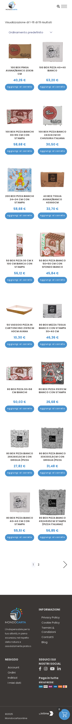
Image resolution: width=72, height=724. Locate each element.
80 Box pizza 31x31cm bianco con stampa (52, 390)
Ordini (12, 672)
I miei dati (14, 683)
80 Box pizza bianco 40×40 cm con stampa (19, 521)
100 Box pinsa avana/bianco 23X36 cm (19, 71)
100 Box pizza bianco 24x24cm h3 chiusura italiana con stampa (52, 136)
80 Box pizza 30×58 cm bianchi (19, 390)
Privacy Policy (51, 617)
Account (13, 667)
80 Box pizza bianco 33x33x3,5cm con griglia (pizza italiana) (52, 458)
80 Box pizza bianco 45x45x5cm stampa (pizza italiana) (52, 521)
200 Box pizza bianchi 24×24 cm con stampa (19, 199)
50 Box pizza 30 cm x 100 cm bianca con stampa (19, 264)
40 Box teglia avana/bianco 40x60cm (52, 199)
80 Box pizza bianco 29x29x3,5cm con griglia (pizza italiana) (19, 458)
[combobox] (28, 32)
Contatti (48, 637)
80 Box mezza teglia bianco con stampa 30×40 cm (52, 328)
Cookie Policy (51, 622)
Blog (44, 642)
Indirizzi (12, 678)
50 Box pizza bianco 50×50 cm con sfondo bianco (52, 264)
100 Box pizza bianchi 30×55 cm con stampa (20, 135)
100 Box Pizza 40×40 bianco (52, 69)
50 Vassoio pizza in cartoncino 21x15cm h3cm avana (19, 328)
